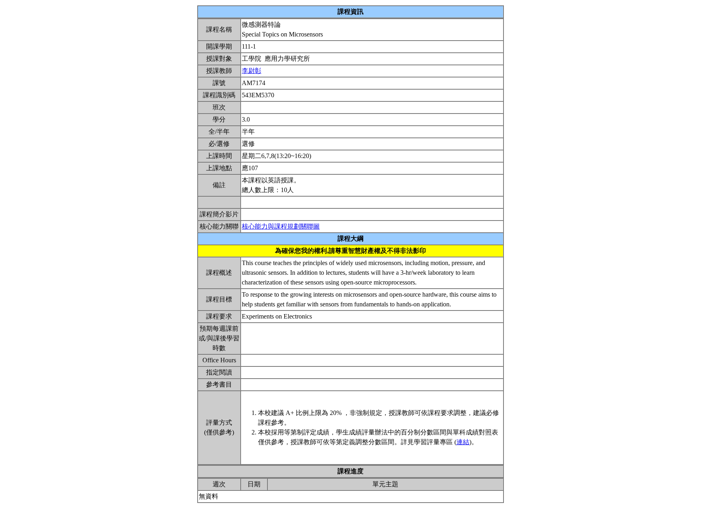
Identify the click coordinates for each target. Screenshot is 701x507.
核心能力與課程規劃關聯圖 (281, 226)
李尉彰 (251, 70)
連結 (462, 442)
